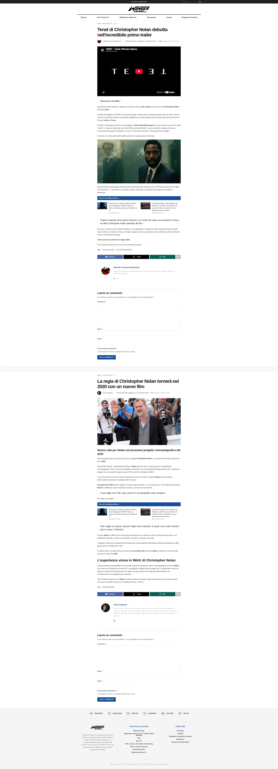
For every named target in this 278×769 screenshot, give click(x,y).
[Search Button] (199, 1)
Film (114, 375)
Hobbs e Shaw (110, 120)
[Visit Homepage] (139, 9)
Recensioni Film (139, 749)
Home (99, 23)
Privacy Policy (130, 352)
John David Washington (124, 250)
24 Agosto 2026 (115, 213)
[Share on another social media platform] (178, 257)
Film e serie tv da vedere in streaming (139, 744)
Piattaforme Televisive (128, 17)
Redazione (180, 739)
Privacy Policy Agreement (107, 348)
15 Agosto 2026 (158, 213)
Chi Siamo (180, 731)
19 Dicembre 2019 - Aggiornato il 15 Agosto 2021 (140, 41)
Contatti (180, 733)
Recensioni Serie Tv (139, 752)
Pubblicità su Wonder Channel (180, 736)
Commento (102, 302)
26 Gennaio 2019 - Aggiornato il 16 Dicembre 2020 (132, 393)
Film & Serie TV (103, 17)
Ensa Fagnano (108, 393)
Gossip (169, 17)
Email (100, 339)
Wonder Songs (138, 731)
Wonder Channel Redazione (112, 41)
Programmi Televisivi (189, 17)
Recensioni (151, 17)
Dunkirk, (109, 466)
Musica (83, 17)
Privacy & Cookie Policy (180, 742)
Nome (100, 329)
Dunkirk (113, 477)
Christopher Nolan (108, 250)
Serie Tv (139, 741)
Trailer (115, 23)
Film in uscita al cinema (139, 746)
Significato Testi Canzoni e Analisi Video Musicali (139, 734)
